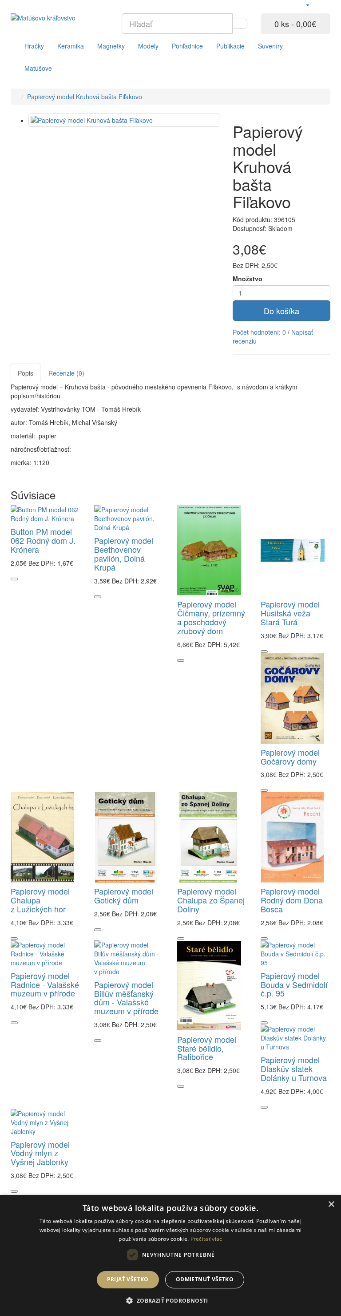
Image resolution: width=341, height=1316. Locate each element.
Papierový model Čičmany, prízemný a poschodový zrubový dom (211, 617)
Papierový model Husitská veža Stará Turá (290, 613)
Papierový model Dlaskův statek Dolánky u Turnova (294, 1068)
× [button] (331, 1204)
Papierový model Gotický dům (123, 895)
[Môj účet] (307, 4)
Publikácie (230, 45)
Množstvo (247, 278)
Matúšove (38, 68)
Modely (148, 45)
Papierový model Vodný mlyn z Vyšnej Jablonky (40, 1153)
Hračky (34, 45)
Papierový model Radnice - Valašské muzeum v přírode (45, 984)
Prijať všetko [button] (128, 1279)
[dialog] (170, 1255)
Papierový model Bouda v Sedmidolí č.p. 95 (294, 984)
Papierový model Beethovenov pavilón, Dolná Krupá (123, 553)
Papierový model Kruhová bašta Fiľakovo (84, 96)
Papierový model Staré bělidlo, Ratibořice (206, 1048)
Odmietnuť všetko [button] (205, 1279)
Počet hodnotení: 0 (259, 332)
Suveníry (270, 45)
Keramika (70, 45)
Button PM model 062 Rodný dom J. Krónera (43, 540)
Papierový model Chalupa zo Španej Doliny (211, 900)
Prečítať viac (206, 1239)
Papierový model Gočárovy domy (290, 756)
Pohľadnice (187, 45)
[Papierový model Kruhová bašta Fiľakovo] (123, 120)
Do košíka (281, 310)
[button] (170, 1300)
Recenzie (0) (66, 372)
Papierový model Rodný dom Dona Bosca (292, 900)
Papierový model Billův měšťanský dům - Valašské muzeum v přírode (126, 997)
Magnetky (111, 45)
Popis (25, 372)
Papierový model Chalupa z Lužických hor (40, 900)
